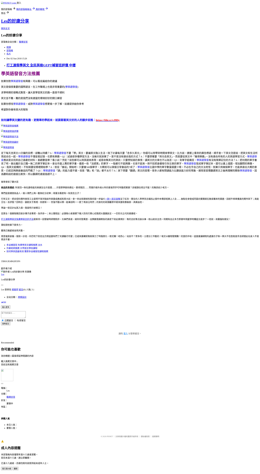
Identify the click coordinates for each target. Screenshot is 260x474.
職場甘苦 (23, 42)
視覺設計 (22, 297)
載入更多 (5, 307)
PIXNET (110, 436)
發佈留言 (5, 324)
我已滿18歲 (6, 469)
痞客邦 (15, 289)
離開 (15, 469)
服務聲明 (155, 436)
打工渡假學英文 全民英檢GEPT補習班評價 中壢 (41, 65)
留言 (21, 289)
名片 (8, 54)
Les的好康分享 (15, 21)
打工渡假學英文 (8, 219)
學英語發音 (17, 81)
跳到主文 (5, 28)
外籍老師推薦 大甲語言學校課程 (21, 248)
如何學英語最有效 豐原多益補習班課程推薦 (27, 251)
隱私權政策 (145, 436)
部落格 (9, 50)
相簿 (8, 47)
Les (2, 274)
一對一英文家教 (112, 199)
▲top (3, 302)
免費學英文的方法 (25, 219)
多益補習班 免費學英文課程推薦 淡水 (24, 245)
